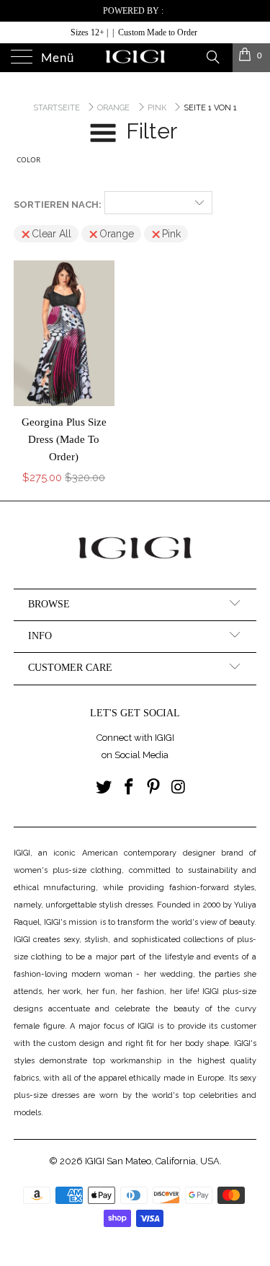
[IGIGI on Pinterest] (154, 788)
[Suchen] (212, 56)
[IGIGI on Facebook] (129, 788)
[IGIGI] (135, 57)
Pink (171, 233)
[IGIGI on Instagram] (179, 788)
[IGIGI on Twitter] (104, 788)
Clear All (51, 233)
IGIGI (94, 1161)
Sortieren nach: (58, 204)
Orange (116, 233)
